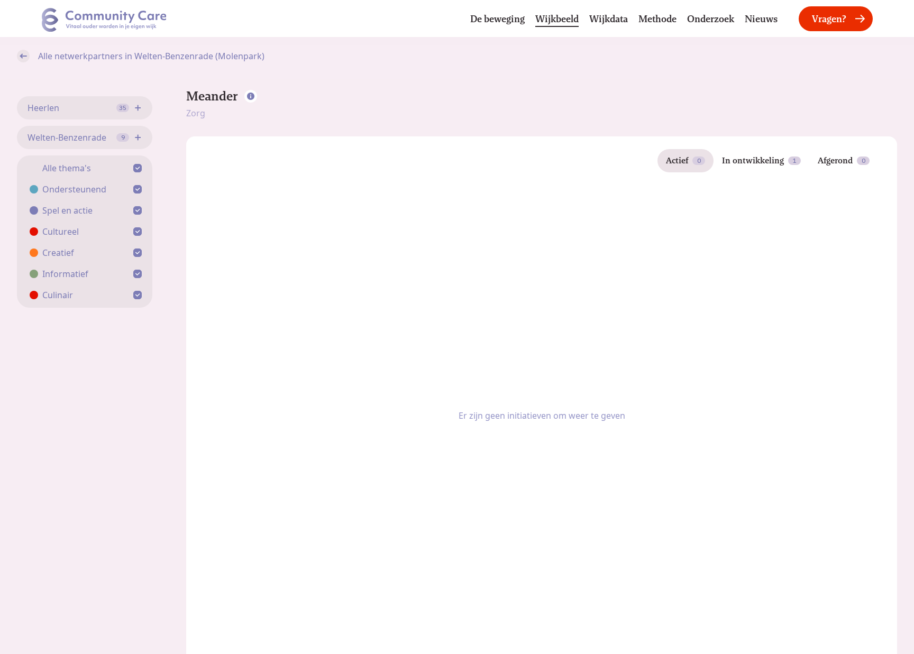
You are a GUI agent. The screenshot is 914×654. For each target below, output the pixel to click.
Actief (683, 160)
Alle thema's (66, 168)
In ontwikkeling (759, 160)
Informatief (65, 274)
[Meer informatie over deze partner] (250, 96)
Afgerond (841, 160)
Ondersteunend (74, 189)
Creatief (58, 253)
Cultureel (60, 231)
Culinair (57, 295)
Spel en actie (67, 210)
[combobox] (84, 107)
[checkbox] (139, 168)
